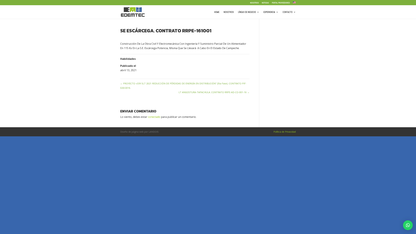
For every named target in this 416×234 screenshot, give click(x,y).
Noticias (265, 3)
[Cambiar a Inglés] (294, 3)
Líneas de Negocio (247, 12)
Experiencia (269, 12)
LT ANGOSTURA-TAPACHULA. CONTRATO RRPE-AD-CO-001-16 (214, 92)
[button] (408, 225)
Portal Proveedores (281, 3)
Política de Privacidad (284, 131)
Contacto (287, 12)
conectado (154, 117)
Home (216, 12)
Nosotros (254, 3)
